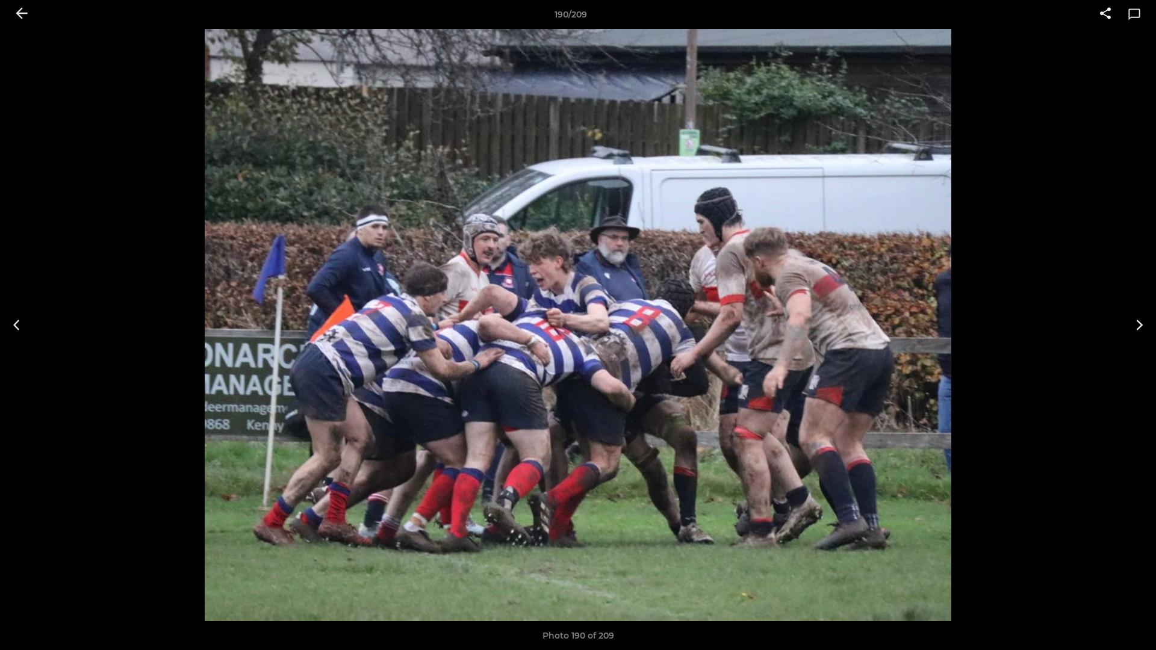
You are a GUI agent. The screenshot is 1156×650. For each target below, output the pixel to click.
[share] (1105, 14)
